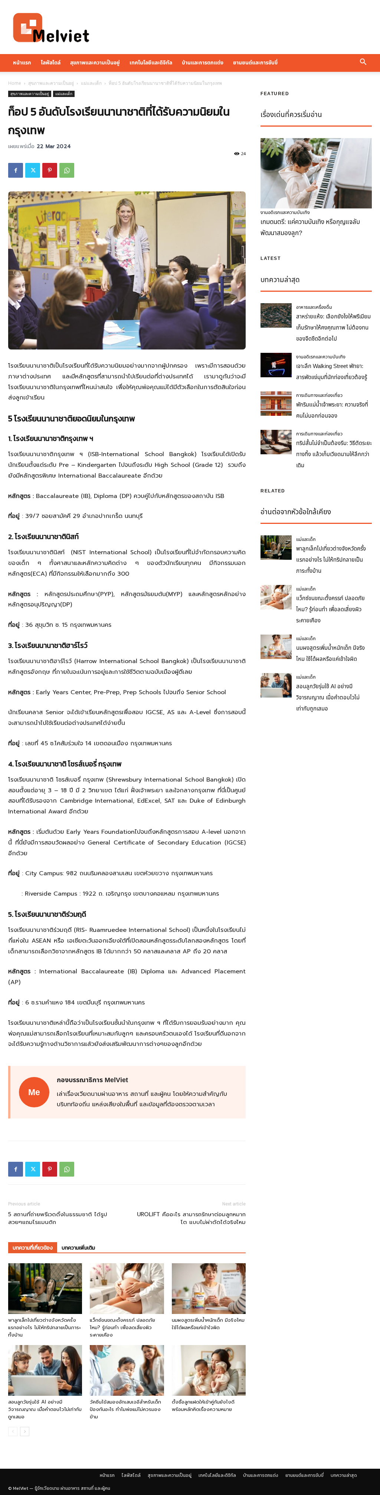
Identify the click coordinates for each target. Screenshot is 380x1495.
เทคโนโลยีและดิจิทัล (151, 63)
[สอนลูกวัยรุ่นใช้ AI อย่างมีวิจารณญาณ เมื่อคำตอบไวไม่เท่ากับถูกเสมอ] (45, 1370)
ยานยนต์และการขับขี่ (255, 63)
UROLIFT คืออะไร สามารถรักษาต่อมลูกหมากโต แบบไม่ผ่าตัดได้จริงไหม (191, 1218)
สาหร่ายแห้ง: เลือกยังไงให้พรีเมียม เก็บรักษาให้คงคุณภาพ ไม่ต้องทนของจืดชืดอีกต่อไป (333, 327)
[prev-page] (12, 1431)
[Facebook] (15, 170)
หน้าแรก (22, 63)
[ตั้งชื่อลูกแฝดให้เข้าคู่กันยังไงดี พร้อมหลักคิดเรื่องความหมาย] (209, 1370)
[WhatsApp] (66, 170)
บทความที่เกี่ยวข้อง (33, 1248)
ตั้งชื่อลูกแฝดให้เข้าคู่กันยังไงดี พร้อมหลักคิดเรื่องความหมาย (203, 1405)
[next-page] (24, 1431)
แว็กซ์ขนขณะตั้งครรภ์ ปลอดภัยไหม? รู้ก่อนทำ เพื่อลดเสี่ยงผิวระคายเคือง (122, 1327)
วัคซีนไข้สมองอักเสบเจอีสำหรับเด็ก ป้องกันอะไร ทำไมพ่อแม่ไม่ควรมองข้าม (125, 1409)
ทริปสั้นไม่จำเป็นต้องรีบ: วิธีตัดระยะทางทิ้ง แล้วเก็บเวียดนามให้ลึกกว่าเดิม (334, 454)
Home (14, 83)
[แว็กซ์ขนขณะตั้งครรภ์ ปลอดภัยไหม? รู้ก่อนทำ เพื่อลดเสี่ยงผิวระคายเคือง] (127, 1288)
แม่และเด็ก (91, 83)
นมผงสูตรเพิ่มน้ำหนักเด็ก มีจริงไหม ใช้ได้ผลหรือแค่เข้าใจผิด (208, 1324)
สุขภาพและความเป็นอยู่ (95, 63)
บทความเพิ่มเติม (78, 1248)
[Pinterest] (49, 170)
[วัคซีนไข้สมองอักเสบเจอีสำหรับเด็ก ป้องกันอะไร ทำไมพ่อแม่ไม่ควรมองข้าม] (127, 1370)
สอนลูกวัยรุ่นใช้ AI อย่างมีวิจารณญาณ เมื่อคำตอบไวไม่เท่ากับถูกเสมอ (45, 1409)
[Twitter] (32, 170)
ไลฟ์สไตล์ (50, 63)
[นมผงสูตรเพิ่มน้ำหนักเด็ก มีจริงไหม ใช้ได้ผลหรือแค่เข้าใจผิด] (209, 1288)
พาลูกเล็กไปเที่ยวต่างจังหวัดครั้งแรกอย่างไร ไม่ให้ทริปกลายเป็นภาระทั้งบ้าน (44, 1327)
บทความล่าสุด (344, 1475)
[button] (363, 62)
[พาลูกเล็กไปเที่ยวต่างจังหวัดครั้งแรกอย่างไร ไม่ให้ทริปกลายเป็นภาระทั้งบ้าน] (45, 1288)
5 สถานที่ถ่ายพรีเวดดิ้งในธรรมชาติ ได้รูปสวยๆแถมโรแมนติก (57, 1218)
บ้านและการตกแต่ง (202, 63)
